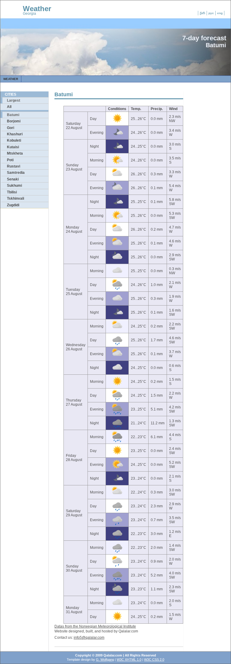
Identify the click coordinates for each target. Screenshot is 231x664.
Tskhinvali (15, 198)
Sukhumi (14, 185)
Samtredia (16, 173)
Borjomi (13, 121)
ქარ (202, 13)
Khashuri (15, 134)
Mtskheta (15, 153)
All (9, 107)
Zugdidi (13, 205)
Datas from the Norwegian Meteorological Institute (95, 626)
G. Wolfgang (105, 659)
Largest (13, 100)
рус (211, 13)
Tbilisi (12, 192)
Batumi (13, 115)
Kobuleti (14, 140)
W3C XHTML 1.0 (129, 659)
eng (220, 13)
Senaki (13, 179)
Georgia (29, 13)
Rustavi (13, 166)
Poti (10, 160)
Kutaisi (13, 147)
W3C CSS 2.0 (154, 659)
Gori (10, 128)
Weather (37, 9)
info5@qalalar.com (89, 637)
